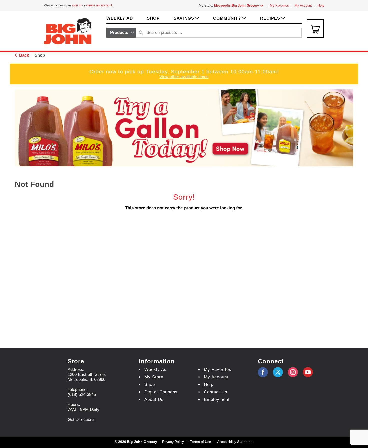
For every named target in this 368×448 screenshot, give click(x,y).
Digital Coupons (161, 392)
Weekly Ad (155, 369)
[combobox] (121, 33)
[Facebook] (263, 372)
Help (321, 5)
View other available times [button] (184, 76)
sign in (76, 5)
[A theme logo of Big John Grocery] (67, 31)
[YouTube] (293, 372)
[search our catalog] (141, 33)
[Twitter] (278, 372)
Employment (217, 399)
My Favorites (279, 5)
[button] (240, 5)
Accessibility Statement (235, 442)
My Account (303, 5)
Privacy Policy (173, 442)
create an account (99, 5)
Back (23, 55)
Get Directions (81, 419)
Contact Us (215, 392)
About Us (154, 399)
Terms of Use (200, 442)
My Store (153, 377)
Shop (40, 55)
